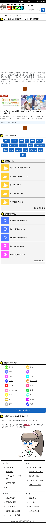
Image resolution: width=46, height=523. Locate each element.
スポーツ (23, 145)
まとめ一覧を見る (39, 208)
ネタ (25, 150)
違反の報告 (10, 498)
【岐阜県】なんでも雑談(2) (18, 237)
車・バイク (13, 145)
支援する (32, 498)
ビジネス (33, 150)
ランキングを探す (36, 467)
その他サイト (34, 511)
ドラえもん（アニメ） (17, 193)
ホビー (4, 145)
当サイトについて (13, 467)
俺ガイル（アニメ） (16, 185)
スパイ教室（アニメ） (17, 202)
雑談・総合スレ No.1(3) (17, 246)
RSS (7, 487)
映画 (32, 140)
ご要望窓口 (10, 506)
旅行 (30, 145)
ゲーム (7, 140)
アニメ (14, 140)
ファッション (39, 145)
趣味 (5, 150)
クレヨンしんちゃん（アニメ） (19, 176)
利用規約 (9, 472)
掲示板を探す (34, 476)
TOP (5, 15)
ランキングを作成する (23, 410)
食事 (11, 150)
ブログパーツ (34, 502)
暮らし (18, 150)
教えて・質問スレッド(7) (17, 255)
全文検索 (30, 5)
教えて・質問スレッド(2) (17, 229)
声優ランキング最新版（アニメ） (20, 168)
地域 (23, 155)
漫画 (21, 140)
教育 (40, 150)
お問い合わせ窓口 (13, 511)
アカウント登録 (35, 485)
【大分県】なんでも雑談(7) (18, 220)
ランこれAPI (34, 506)
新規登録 (27, 425)
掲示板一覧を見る (39, 261)
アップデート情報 (13, 515)
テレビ (39, 140)
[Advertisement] (23, 47)
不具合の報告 (11, 502)
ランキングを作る (36, 472)
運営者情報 (10, 483)
